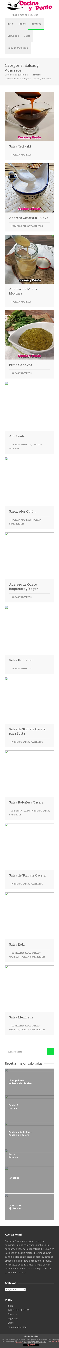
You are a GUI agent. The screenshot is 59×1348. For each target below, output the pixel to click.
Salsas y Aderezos (21, 154)
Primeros (36, 23)
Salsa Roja (17, 944)
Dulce (27, 35)
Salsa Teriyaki (20, 146)
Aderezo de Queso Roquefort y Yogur (23, 587)
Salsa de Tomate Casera (27, 875)
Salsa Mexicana (21, 1017)
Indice (22, 23)
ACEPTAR (31, 1345)
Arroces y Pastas (20, 810)
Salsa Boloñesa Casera (26, 802)
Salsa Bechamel (21, 660)
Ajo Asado (17, 436)
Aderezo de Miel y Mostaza (23, 291)
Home (24, 74)
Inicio (11, 23)
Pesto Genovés (20, 365)
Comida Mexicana (18, 47)
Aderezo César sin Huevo (28, 218)
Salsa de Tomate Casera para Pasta (27, 731)
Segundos (13, 35)
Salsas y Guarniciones (32, 956)
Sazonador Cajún (22, 511)
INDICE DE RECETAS (19, 1310)
